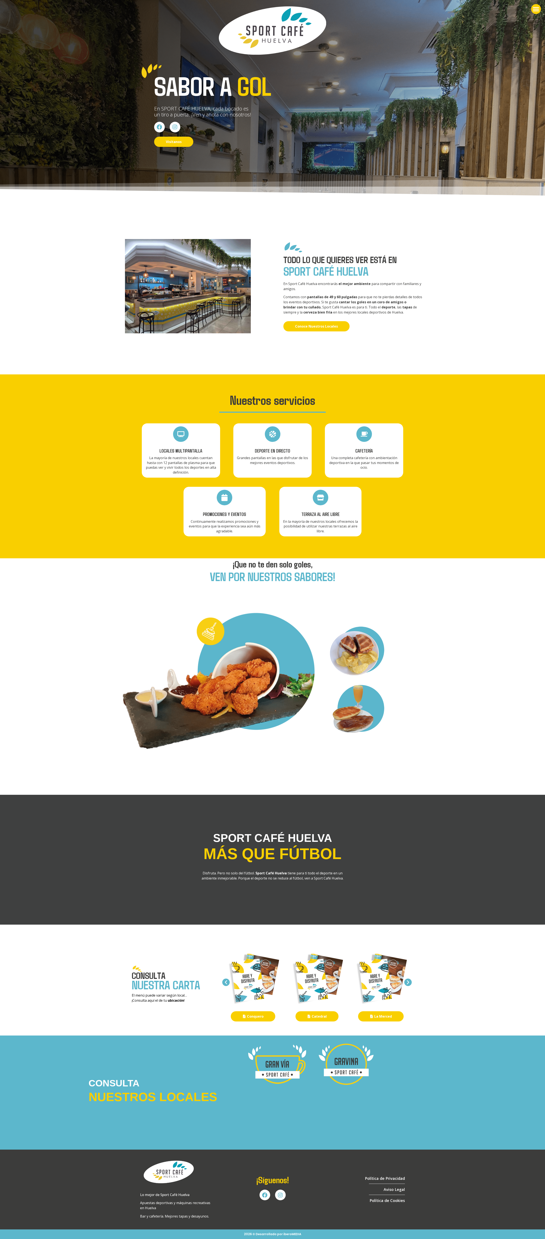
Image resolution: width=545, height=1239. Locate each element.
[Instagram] (175, 127)
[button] (536, 9)
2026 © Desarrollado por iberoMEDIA (272, 1234)
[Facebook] (159, 127)
